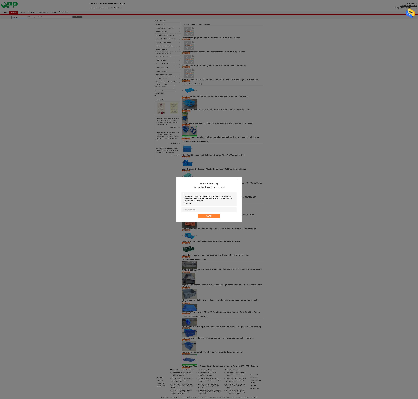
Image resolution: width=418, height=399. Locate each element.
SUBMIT (209, 216)
